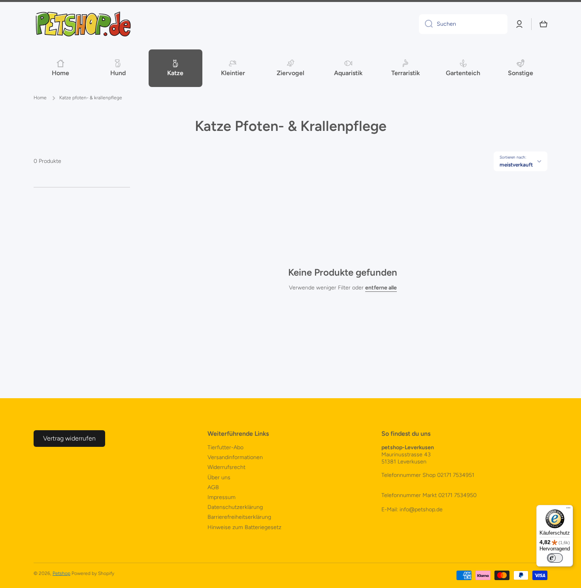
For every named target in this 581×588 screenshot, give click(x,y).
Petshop (61, 573)
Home (40, 97)
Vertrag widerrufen (69, 438)
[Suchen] (426, 24)
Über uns (219, 477)
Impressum (222, 497)
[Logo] (83, 24)
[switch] (555, 558)
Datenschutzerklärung (235, 507)
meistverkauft (516, 164)
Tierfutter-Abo (225, 447)
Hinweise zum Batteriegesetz (244, 527)
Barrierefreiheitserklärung (239, 517)
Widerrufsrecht (226, 467)
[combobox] (463, 24)
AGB (213, 487)
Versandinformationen (235, 457)
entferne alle (381, 287)
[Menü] (568, 509)
